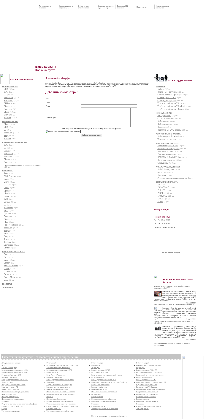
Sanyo (7, 230)
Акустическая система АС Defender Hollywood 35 (174, 304)
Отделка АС (96, 394)
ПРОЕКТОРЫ (7, 171)
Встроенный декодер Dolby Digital (149, 372)
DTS (3, 365)
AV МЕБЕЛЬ (160, 86)
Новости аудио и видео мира (66, 7)
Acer (6, 173)
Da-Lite (7, 257)
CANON (7, 185)
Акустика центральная (167, 146)
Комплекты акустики (166, 154)
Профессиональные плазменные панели (22, 165)
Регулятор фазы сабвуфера (147, 401)
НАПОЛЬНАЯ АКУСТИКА (169, 157)
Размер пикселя (142, 399)
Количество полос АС (10, 387)
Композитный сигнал (99, 387)
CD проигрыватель (165, 118)
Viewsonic (8, 245)
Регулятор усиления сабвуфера (103, 401)
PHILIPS (161, 190)
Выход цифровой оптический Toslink (60, 380)
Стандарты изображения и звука (148, 406)
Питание (49, 397)
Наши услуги (141, 7)
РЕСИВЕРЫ (7, 284)
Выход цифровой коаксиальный (103, 380)
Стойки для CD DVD (166, 97)
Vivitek (7, 248)
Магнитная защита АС (99, 389)
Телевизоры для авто (167, 139)
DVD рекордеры (164, 124)
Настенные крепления (167, 92)
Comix (7, 254)
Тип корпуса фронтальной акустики (60, 411)
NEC (6, 210)
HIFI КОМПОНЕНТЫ (164, 113)
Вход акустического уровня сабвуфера (106, 375)
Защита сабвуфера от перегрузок (59, 384)
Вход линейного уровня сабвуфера (149, 375)
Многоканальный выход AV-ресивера (60, 392)
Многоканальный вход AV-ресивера (15, 392)
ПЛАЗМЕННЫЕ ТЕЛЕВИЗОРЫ (14, 142)
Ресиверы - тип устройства (12, 406)
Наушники (161, 127)
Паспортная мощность (10, 397)
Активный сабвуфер (9, 368)
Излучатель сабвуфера (100, 384)
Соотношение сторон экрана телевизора (62, 406)
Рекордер (95, 404)
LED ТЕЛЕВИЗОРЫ (10, 122)
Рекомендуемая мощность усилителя (61, 404)
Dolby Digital (50, 363)
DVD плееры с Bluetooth (168, 136)
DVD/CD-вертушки (165, 169)
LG (5, 95)
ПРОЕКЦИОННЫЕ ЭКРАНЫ (13, 252)
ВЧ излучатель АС (98, 377)
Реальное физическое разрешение (59, 401)
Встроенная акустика (99, 372)
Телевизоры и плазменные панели (104, 409)
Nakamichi (8, 97)
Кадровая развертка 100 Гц (146, 384)
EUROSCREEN (11, 266)
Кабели (160, 89)
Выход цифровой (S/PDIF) (146, 380)
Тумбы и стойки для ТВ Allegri (171, 106)
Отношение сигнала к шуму (147, 394)
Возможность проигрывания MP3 (59, 370)
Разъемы (5, 401)
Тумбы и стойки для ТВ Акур (170, 109)
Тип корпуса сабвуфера (11, 411)
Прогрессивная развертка (146, 397)
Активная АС (96, 365)
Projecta (7, 274)
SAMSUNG (162, 196)
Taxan (6, 239)
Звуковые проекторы (166, 151)
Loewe (7, 151)
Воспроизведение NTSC (100, 370)
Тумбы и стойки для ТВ (168, 103)
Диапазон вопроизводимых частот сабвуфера (109, 382)
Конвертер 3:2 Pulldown (10, 389)
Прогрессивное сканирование (13, 399)
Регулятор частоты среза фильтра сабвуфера (19, 404)
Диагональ (50, 382)
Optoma (7, 213)
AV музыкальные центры (11, 363)
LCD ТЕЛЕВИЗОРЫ (10, 86)
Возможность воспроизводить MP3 (15, 370)
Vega (6, 280)
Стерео (4, 409)
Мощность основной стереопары (104, 392)
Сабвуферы (162, 163)
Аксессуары (162, 172)
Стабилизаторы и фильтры (169, 95)
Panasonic (8, 100)
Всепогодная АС (52, 372)
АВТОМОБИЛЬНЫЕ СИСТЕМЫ (168, 134)
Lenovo (7, 202)
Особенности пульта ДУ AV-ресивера (60, 394)
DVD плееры (163, 121)
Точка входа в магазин (45, 7)
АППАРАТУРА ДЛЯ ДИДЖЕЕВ (168, 167)
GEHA (7, 268)
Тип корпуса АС (142, 409)
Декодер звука (7, 382)
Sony (6, 115)
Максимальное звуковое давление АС (151, 389)
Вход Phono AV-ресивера (55, 375)
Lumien (7, 271)
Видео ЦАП (140, 368)
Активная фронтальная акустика (148, 365)
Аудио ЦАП (95, 368)
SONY (160, 202)
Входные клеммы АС (10, 377)
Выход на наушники (144, 377)
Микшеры (161, 175)
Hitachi (7, 193)
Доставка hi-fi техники (122, 7)
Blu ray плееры (164, 115)
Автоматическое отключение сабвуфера (62, 365)
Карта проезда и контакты (162, 7)
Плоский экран (97, 397)
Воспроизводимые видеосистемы (14, 372)
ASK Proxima (10, 176)
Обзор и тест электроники (83, 7)
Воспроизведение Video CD (146, 370)
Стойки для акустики (166, 100)
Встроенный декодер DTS (11, 375)
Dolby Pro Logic (97, 363)
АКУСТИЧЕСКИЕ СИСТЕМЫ (167, 143)
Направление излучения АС (147, 392)
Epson (7, 190)
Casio (6, 187)
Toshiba (7, 118)
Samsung (8, 109)
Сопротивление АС (98, 406)
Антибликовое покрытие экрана (58, 368)
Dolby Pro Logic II (142, 363)
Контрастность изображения (57, 389)
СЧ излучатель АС (53, 409)
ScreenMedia (9, 277)
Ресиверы (140, 404)
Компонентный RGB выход (146, 387)
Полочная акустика (166, 160)
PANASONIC (163, 187)
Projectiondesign (11, 225)
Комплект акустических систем (58, 387)
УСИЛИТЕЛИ (7, 287)
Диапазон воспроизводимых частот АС (151, 382)
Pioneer (7, 106)
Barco (6, 179)
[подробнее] (191, 302)
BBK (6, 89)
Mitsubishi (8, 208)
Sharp (6, 112)
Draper (7, 263)
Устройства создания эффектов (172, 178)
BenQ (6, 182)
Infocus (7, 196)
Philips (7, 103)
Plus (6, 222)
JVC (6, 92)
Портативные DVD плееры (169, 130)
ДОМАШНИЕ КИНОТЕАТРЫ (167, 182)
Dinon (6, 260)
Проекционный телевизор (56, 399)
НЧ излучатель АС (9, 394)
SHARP (160, 199)
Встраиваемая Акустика (168, 148)
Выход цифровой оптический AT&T (15, 380)
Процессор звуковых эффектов (103, 399)
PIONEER (161, 193)
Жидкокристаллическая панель (13, 384)
